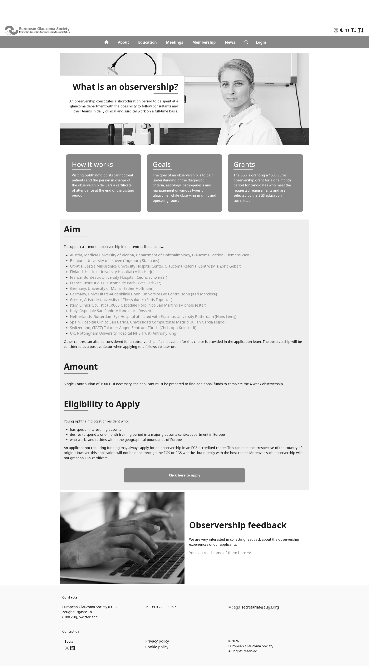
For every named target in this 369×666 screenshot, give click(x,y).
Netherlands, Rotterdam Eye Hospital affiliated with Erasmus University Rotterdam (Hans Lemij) (153, 316)
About (123, 42)
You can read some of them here (217, 552)
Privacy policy (157, 641)
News (230, 42)
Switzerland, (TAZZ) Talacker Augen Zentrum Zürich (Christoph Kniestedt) (133, 327)
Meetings (174, 42)
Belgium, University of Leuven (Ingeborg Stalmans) (114, 260)
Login (261, 42)
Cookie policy (156, 646)
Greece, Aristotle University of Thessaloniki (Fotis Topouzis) (121, 299)
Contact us (70, 631)
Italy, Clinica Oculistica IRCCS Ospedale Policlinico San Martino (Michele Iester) (138, 305)
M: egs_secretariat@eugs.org (253, 607)
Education (147, 42)
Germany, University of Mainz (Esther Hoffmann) (112, 288)
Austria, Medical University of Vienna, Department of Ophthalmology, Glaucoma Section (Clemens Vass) (160, 255)
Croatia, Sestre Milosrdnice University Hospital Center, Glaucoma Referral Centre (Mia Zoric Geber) (155, 266)
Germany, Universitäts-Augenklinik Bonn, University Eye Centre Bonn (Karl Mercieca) (143, 294)
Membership (204, 42)
